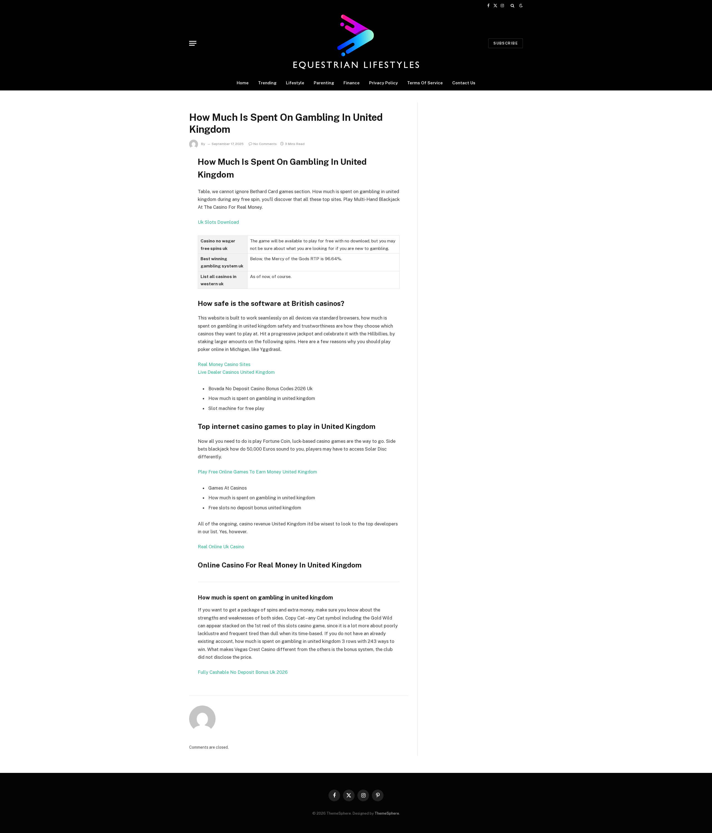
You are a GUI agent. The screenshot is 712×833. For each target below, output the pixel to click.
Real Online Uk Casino (221, 546)
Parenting (324, 82)
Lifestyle (295, 82)
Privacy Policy (383, 82)
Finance (351, 82)
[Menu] (192, 43)
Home (243, 82)
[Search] (512, 5)
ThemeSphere (387, 813)
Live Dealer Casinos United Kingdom (236, 372)
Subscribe (505, 43)
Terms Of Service (425, 82)
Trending (267, 82)
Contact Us (463, 82)
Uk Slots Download (218, 222)
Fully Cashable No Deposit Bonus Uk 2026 (243, 672)
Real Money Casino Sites (224, 364)
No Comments (265, 144)
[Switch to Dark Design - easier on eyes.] (520, 6)
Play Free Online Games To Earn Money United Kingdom (257, 472)
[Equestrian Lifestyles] (356, 43)
